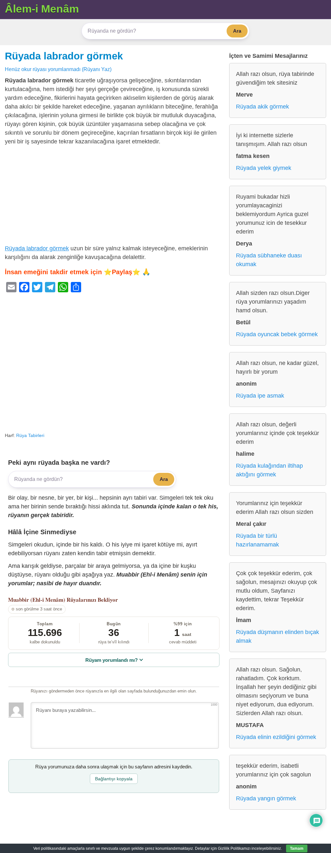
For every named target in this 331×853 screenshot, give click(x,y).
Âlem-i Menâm (42, 9)
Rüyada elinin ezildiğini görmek (276, 737)
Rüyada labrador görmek (64, 55)
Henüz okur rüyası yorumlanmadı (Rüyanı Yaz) (58, 69)
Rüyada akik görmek (262, 106)
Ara (237, 31)
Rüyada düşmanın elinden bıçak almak (277, 636)
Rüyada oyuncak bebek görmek (277, 334)
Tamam (297, 848)
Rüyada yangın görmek (266, 798)
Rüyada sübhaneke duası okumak (269, 259)
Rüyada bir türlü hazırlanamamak (257, 540)
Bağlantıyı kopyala (114, 778)
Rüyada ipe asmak (260, 395)
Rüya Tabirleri (30, 435)
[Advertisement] (114, 196)
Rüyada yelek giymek (263, 168)
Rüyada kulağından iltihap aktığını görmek (269, 470)
